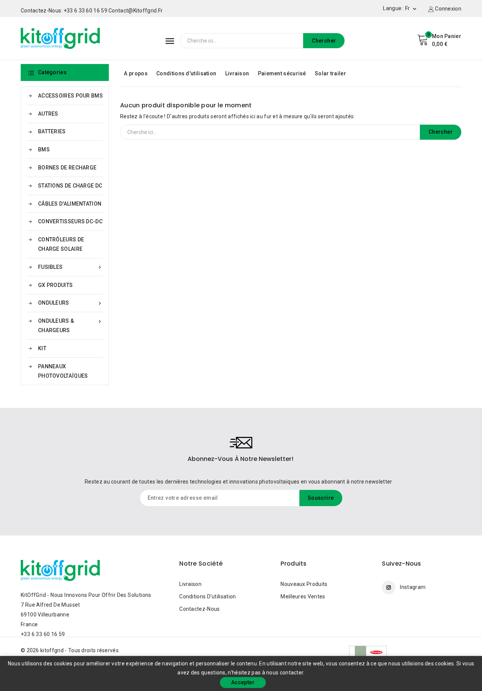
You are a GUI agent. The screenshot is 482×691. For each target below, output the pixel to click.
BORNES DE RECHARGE (67, 168)
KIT (42, 348)
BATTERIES (52, 131)
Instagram (413, 587)
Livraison (237, 73)
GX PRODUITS (55, 285)
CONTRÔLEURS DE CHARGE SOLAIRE (61, 244)
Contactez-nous (199, 609)
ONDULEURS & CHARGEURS (70, 325)
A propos (135, 73)
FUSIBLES (70, 267)
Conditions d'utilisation (186, 73)
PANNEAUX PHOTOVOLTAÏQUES (63, 371)
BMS (44, 149)
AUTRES (48, 114)
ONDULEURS (70, 303)
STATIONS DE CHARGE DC (70, 186)
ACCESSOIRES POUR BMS (70, 96)
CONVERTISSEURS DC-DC (70, 221)
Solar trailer (330, 73)
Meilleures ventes (303, 596)
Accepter (243, 682)
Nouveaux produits (304, 584)
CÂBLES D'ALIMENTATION (69, 204)
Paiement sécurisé (282, 73)
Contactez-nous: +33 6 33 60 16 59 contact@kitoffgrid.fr (92, 11)
